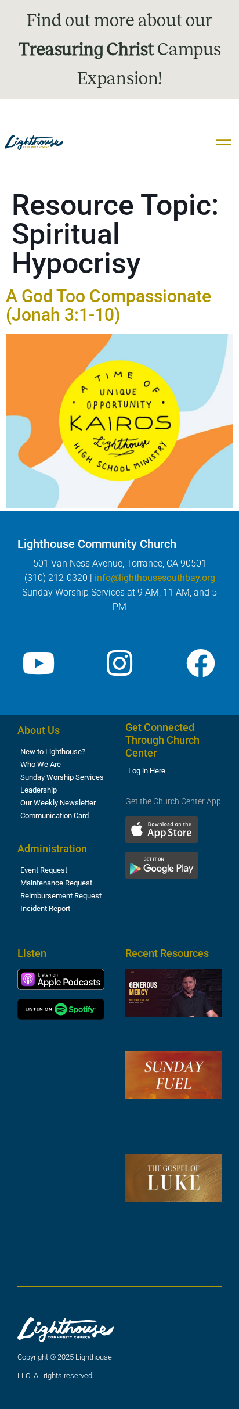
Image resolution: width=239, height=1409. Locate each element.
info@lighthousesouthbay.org (155, 577)
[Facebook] (201, 663)
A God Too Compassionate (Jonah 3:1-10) (108, 305)
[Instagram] (119, 663)
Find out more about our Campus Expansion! (120, 49)
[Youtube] (38, 663)
